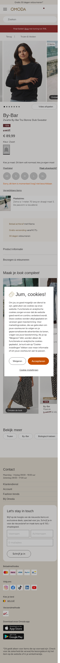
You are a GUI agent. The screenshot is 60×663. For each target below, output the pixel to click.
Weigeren (17, 361)
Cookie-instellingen (29, 370)
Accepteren (38, 361)
